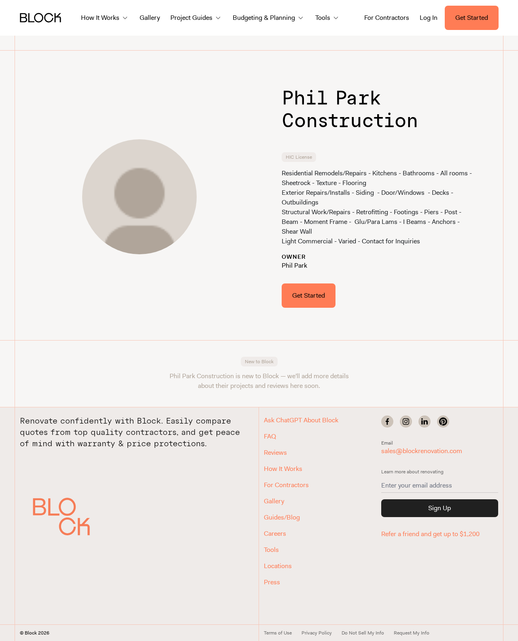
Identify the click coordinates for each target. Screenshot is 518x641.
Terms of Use (278, 633)
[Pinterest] (443, 421)
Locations (278, 566)
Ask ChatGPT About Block (301, 420)
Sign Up (439, 508)
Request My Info (411, 633)
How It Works (283, 468)
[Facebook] (387, 421)
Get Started (471, 17)
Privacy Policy (316, 633)
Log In (428, 17)
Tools (271, 549)
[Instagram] (406, 421)
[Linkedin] (424, 421)
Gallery (150, 17)
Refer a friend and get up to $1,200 (430, 534)
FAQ (270, 436)
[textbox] (379, 207)
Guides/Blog (282, 517)
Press (272, 582)
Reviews (275, 452)
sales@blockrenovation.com (421, 451)
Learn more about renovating (412, 472)
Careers (275, 533)
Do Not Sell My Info (363, 633)
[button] (70, 516)
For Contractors (386, 17)
